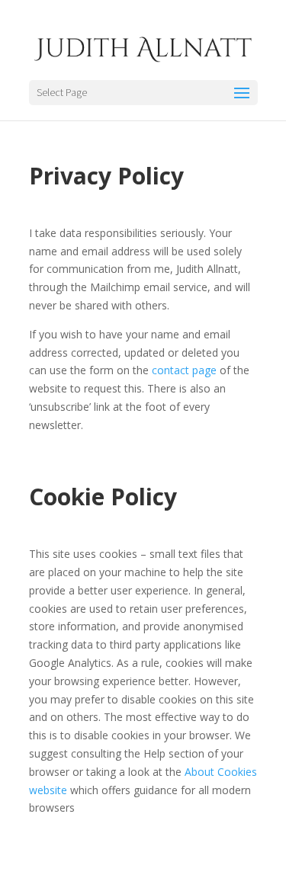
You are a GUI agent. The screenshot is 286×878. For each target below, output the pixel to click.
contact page (184, 370)
